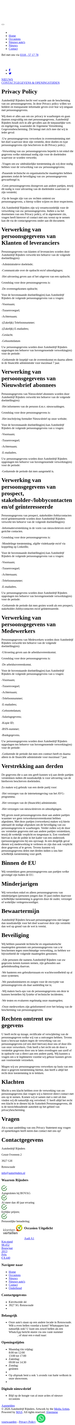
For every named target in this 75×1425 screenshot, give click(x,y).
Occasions (15, 39)
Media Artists (61, 1408)
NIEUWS (7, 79)
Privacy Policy (27, 1421)
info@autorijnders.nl (13, 1173)
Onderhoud (15, 1288)
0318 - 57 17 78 (29, 54)
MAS (19, 1412)
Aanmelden (8, 1405)
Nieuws (13, 45)
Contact (13, 48)
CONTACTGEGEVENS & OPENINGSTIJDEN (30, 82)
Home (12, 35)
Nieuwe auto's (17, 42)
